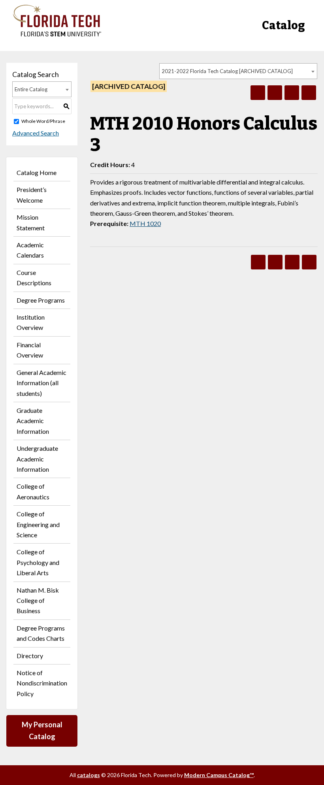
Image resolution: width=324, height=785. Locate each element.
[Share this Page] (274, 92)
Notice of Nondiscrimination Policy (42, 683)
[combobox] (238, 71)
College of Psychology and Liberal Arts (38, 562)
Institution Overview (31, 322)
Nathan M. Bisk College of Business (38, 600)
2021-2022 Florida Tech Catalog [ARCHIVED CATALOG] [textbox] (227, 71)
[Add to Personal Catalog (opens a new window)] (258, 92)
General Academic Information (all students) (41, 383)
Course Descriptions (34, 277)
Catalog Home (37, 172)
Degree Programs (41, 300)
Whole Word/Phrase (43, 121)
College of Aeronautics (33, 491)
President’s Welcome (32, 194)
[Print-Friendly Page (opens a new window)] (291, 92)
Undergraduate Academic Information (37, 458)
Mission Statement (31, 222)
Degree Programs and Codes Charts (41, 633)
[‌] (57, 34)
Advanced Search (35, 133)
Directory (30, 655)
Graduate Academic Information (33, 421)
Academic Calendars (30, 250)
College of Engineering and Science (38, 524)
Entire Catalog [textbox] (31, 89)
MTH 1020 (145, 223)
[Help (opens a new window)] (308, 92)
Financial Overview (30, 350)
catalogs (88, 775)
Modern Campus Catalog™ (219, 775)
